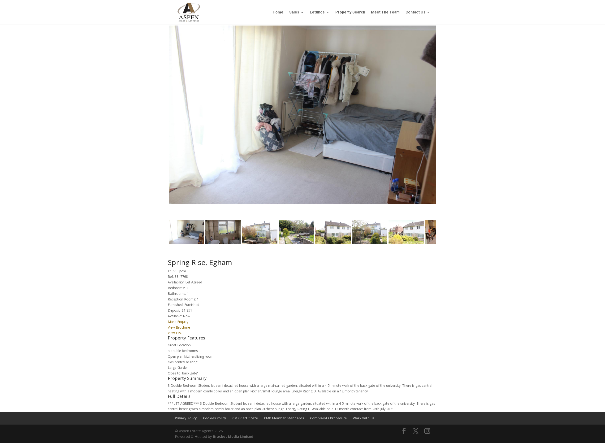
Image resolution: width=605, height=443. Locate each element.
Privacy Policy (186, 418)
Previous (161, 236)
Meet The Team (385, 12)
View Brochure (179, 327)
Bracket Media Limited (233, 436)
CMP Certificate (245, 418)
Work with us (363, 418)
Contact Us (415, 12)
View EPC (175, 332)
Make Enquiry (178, 321)
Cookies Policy (214, 418)
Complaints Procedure (328, 418)
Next (444, 236)
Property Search (350, 12)
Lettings (317, 12)
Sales (294, 12)
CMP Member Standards (284, 418)
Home (278, 12)
